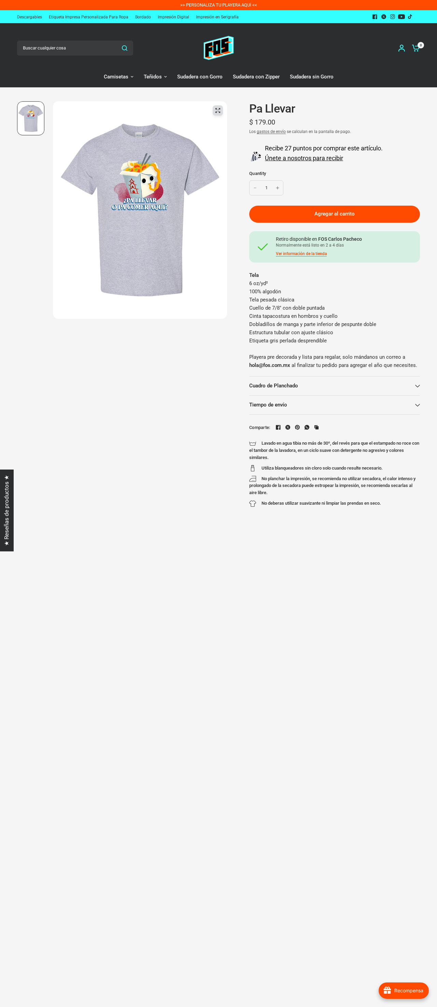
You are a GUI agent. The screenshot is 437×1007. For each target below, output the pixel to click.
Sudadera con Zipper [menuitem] (256, 77)
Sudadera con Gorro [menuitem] (200, 77)
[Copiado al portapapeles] (316, 427)
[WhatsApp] (307, 427)
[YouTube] (401, 16)
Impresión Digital (173, 17)
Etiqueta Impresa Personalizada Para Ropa (88, 17)
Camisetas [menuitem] (116, 77)
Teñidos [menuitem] (153, 77)
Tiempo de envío (268, 405)
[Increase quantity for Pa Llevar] (277, 188)
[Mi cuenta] (401, 48)
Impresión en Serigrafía (217, 17)
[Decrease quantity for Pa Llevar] (255, 188)
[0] (414, 48)
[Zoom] (218, 110)
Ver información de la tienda (301, 254)
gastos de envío (271, 131)
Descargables (29, 17)
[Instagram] (392, 16)
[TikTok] (410, 16)
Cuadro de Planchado (273, 386)
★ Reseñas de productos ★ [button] (6, 510)
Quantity (257, 173)
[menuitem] (31, 17)
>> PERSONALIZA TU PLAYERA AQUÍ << (218, 5)
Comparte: (259, 427)
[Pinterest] (297, 427)
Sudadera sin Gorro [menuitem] (312, 77)
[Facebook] (374, 16)
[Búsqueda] (124, 48)
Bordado (143, 17)
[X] (383, 16)
